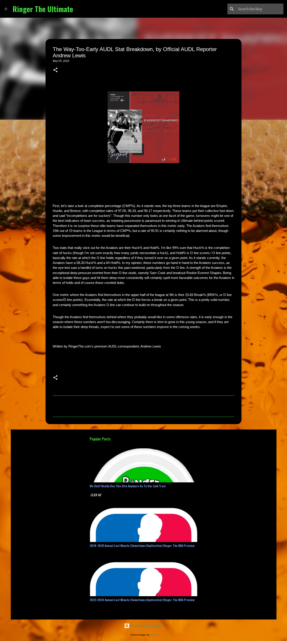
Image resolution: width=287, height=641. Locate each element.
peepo (153, 634)
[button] (55, 70)
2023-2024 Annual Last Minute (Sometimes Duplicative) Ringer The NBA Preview (142, 599)
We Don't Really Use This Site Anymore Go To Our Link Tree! (128, 485)
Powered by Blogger (146, 626)
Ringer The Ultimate (43, 9)
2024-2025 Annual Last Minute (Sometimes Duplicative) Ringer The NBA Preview (142, 545)
